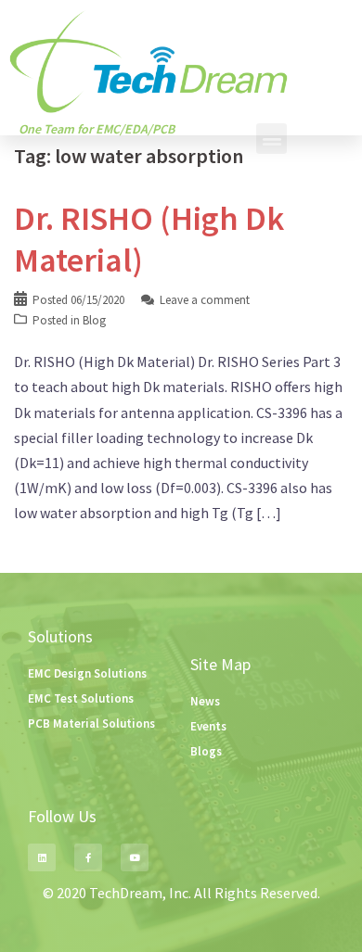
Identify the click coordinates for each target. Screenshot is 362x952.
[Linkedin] (42, 857)
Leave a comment (205, 300)
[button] (271, 138)
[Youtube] (135, 857)
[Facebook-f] (88, 857)
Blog (94, 320)
